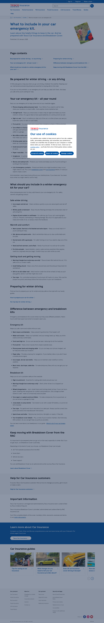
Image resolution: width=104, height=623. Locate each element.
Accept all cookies (37, 153)
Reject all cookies (52, 153)
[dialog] (52, 141)
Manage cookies (66, 153)
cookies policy (34, 147)
